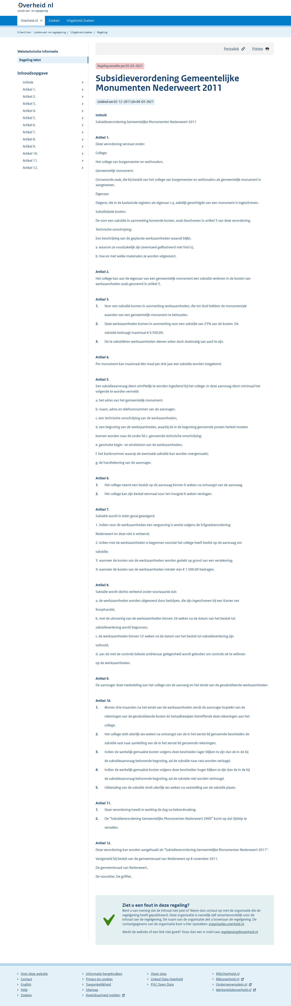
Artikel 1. (29, 89)
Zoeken (54, 20)
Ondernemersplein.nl (231, 984)
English (26, 984)
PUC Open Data (162, 984)
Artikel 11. (30, 160)
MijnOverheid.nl (228, 974)
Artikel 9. (29, 146)
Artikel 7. (29, 132)
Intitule (28, 82)
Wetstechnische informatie (37, 51)
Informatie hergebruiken (104, 974)
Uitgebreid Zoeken (80, 20)
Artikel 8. (29, 139)
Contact (26, 979)
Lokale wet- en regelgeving (50, 32)
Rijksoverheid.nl (227, 979)
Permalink (231, 48)
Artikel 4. (29, 111)
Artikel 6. (29, 125)
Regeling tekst (30, 60)
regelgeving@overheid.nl (239, 932)
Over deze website (34, 974)
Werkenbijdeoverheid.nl (233, 990)
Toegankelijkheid (98, 984)
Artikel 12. (30, 168)
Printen (257, 48)
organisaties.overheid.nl (226, 924)
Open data (158, 974)
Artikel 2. (29, 96)
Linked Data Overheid (167, 979)
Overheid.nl (29, 22)
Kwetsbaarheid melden (103, 995)
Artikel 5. (29, 118)
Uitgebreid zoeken (81, 32)
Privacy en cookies (99, 979)
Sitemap (92, 990)
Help (24, 990)
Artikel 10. (30, 153)
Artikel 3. (29, 103)
